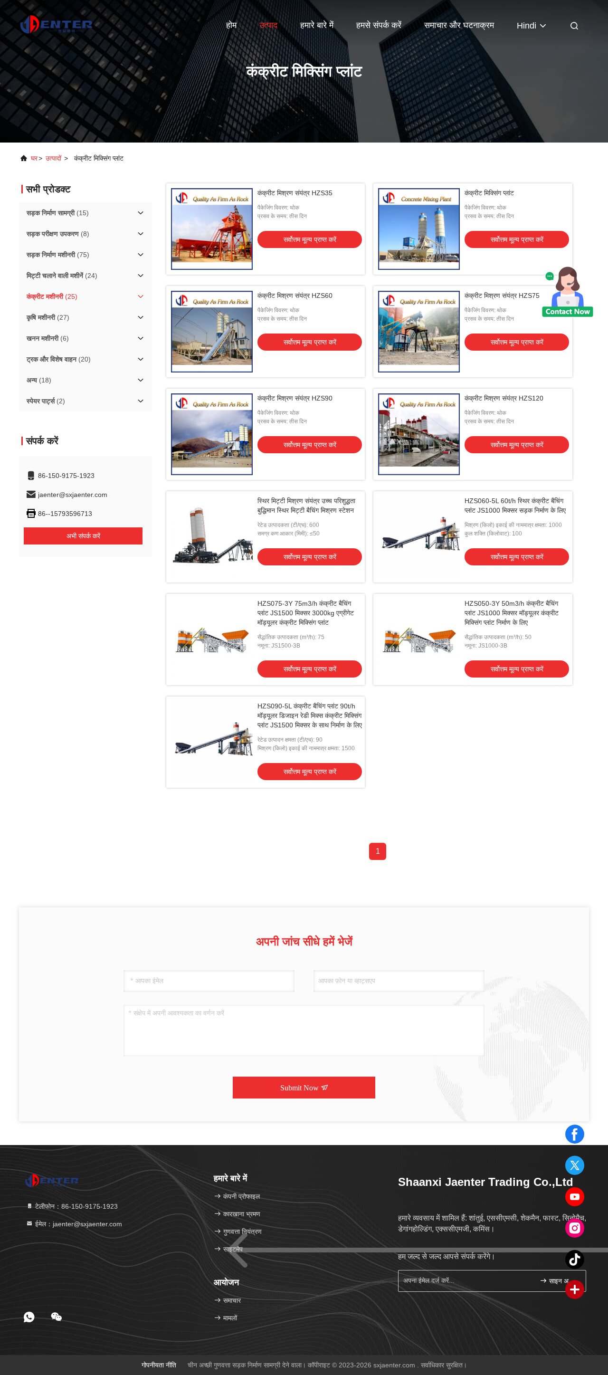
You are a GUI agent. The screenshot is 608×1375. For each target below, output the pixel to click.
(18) (39, 380)
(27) (48, 317)
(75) (58, 254)
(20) (59, 359)
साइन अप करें (562, 1281)
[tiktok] (575, 1259)
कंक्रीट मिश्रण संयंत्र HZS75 (502, 295)
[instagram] (575, 1228)
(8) (58, 234)
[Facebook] (575, 1134)
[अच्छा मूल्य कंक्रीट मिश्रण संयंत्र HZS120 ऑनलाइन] (419, 434)
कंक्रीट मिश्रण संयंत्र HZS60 (294, 295)
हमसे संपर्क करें (378, 25)
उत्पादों (53, 158)
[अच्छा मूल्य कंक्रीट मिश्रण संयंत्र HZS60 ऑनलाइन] (212, 331)
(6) (48, 338)
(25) (52, 296)
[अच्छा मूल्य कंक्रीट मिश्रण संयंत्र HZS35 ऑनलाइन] (212, 229)
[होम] (57, 24)
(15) (58, 213)
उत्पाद (268, 25)
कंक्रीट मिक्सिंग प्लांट (489, 193)
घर (34, 158)
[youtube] (575, 1197)
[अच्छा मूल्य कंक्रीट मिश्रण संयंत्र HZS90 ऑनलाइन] (212, 434)
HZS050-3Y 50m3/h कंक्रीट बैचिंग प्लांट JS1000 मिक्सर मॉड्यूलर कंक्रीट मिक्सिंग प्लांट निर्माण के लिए (512, 613)
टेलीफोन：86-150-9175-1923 (75, 1206)
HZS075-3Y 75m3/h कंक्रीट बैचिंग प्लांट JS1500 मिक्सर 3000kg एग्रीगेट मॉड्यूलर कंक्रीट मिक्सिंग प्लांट (305, 613)
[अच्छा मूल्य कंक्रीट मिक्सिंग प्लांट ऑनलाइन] (419, 229)
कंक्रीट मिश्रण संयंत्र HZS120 (504, 398)
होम (231, 25)
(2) (46, 401)
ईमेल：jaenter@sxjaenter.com (77, 1224)
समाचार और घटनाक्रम (459, 25)
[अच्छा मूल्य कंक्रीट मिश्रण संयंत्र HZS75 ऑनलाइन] (419, 331)
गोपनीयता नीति (159, 1365)
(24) (62, 275)
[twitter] (575, 1165)
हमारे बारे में (316, 25)
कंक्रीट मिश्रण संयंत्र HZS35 (294, 193)
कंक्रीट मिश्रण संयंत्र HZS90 (294, 398)
